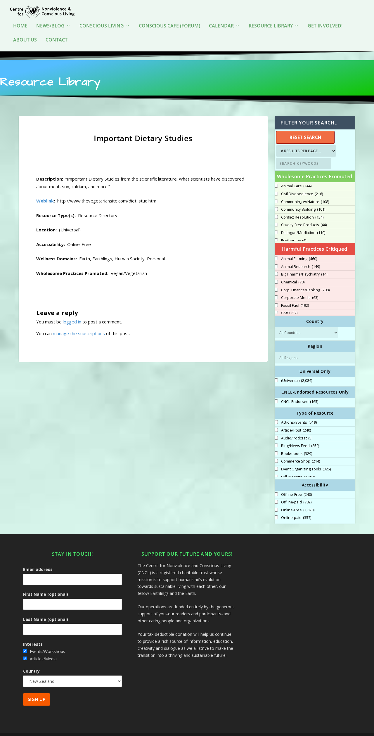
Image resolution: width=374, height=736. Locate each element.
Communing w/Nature (305, 202)
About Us (25, 40)
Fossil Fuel (295, 305)
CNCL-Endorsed (299, 401)
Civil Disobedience (302, 194)
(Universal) (296, 380)
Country (31, 671)
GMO (289, 313)
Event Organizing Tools (306, 469)
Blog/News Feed (300, 446)
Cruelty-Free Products (304, 225)
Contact (56, 40)
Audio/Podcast (296, 438)
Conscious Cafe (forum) (169, 26)
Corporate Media (299, 297)
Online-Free (297, 510)
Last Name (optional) (45, 619)
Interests (33, 644)
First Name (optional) (45, 594)
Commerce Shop (300, 461)
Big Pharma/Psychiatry (304, 274)
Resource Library (271, 26)
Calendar (221, 26)
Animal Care (296, 186)
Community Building (303, 209)
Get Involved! (325, 26)
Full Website (298, 477)
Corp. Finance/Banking (305, 290)
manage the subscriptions (79, 333)
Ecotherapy (293, 240)
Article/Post (296, 430)
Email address (38, 569)
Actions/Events (299, 422)
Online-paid (296, 517)
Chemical (292, 282)
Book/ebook (296, 453)
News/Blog (50, 26)
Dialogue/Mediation (303, 233)
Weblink (45, 201)
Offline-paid (296, 502)
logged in (72, 322)
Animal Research (300, 266)
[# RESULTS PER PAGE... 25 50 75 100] (305, 151)
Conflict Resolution (302, 217)
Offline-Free (296, 494)
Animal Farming (299, 259)
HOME (20, 26)
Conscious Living (101, 26)
